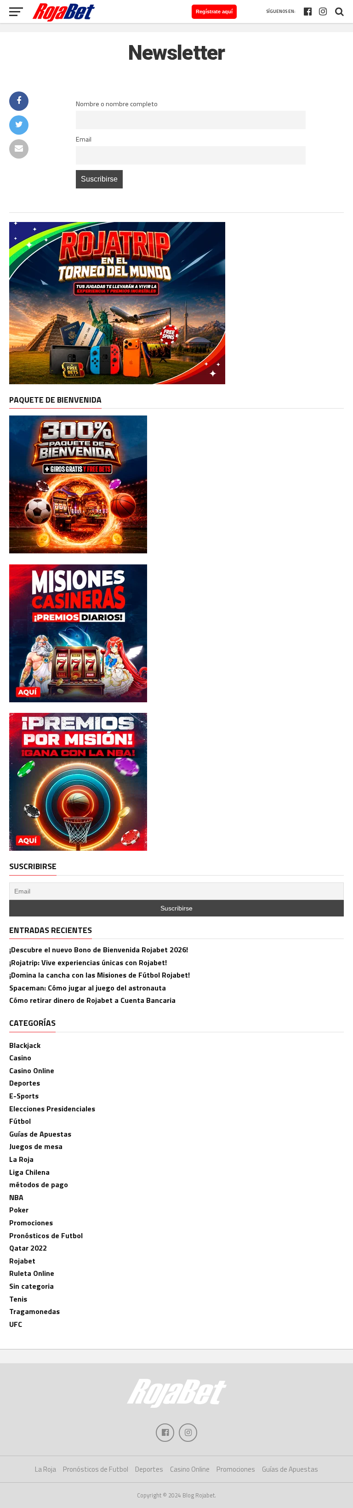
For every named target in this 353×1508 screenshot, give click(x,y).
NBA (16, 1197)
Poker (18, 1209)
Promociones (31, 1222)
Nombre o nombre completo (117, 104)
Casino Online (31, 1070)
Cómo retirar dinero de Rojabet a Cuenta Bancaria (92, 1000)
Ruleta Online (31, 1273)
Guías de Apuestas (40, 1133)
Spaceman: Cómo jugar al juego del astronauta (87, 987)
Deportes (24, 1082)
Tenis (18, 1298)
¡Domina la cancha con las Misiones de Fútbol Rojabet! (99, 974)
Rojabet (22, 1260)
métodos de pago (38, 1184)
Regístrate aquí (214, 11)
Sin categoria (31, 1286)
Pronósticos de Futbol (46, 1235)
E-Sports (24, 1095)
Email (83, 139)
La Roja (21, 1159)
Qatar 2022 (28, 1247)
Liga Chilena (29, 1172)
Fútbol (20, 1121)
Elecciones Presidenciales (52, 1108)
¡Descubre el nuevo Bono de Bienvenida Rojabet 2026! (98, 949)
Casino (20, 1057)
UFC (15, 1324)
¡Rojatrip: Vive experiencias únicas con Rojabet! (88, 962)
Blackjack (24, 1045)
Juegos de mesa (36, 1146)
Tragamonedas (34, 1311)
